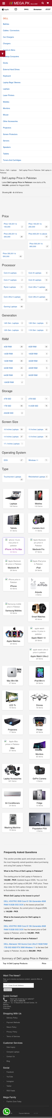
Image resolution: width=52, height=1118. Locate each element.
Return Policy (11, 1027)
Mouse (5, 114)
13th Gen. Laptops (38, 323)
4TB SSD (13, 398)
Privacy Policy (12, 1031)
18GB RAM (38, 353)
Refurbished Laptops (38, 476)
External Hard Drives (11, 69)
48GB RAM (38, 368)
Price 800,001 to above (38, 235)
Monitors (6, 108)
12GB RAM (13, 353)
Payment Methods (13, 1022)
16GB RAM (13, 361)
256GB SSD (13, 413)
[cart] (48, 3)
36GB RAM (38, 361)
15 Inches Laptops (38, 429)
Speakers (7, 147)
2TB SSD (38, 398)
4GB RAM (13, 346)
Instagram (10, 1081)
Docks (5, 63)
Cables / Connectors (11, 30)
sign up (8, 989)
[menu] (3, 3)
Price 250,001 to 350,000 (13, 235)
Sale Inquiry (11, 1047)
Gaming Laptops (13, 306)
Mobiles (6, 102)
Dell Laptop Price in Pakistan (19, 178)
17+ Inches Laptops (13, 443)
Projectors (7, 127)
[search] (43, 3)
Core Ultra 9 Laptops (38, 298)
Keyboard (7, 76)
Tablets (6, 153)
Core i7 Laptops (13, 280)
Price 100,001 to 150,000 (13, 225)
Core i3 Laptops (13, 273)
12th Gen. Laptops (13, 330)
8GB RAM (38, 346)
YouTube (10, 1076)
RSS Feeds (11, 1090)
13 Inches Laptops (38, 436)
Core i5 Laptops (38, 273)
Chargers (6, 43)
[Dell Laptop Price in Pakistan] (26, 9)
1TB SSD (13, 405)
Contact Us (11, 1056)
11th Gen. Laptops (38, 330)
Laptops (6, 89)
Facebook (10, 1072)
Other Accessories (10, 121)
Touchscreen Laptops (13, 478)
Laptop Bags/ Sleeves (11, 82)
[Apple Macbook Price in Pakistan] (5, 9)
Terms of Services (13, 1036)
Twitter (9, 1086)
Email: (5, 985)
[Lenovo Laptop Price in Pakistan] (37, 9)
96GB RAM (38, 375)
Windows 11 (38, 460)
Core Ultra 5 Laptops (13, 298)
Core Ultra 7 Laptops (38, 288)
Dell (7, 170)
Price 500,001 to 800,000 (39, 245)
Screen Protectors (10, 134)
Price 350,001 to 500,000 (12, 254)
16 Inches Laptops (13, 429)
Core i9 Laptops (38, 280)
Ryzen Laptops (13, 287)
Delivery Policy (12, 1017)
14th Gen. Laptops (13, 323)
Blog (8, 1061)
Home (2, 170)
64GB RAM (13, 375)
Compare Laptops (13, 1052)
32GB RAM (13, 368)
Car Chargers (8, 37)
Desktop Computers (11, 56)
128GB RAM (13, 382)
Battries (6, 24)
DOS (13, 460)
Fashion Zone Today (14, 1101)
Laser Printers (8, 95)
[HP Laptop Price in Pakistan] (16, 9)
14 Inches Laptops (13, 436)
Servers (6, 140)
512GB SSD (38, 405)
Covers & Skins (9, 50)
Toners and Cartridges (12, 160)
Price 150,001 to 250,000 (38, 225)
